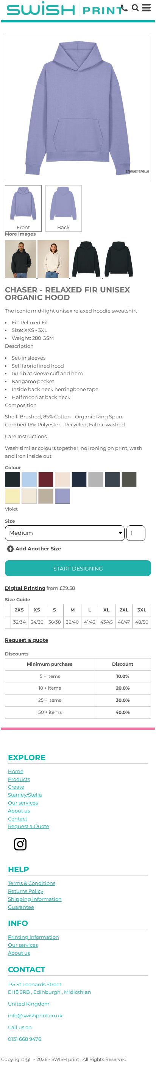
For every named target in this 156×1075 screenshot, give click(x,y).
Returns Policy (25, 891)
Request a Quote (28, 826)
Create (16, 787)
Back (63, 227)
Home (15, 771)
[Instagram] (21, 844)
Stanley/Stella (25, 795)
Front (23, 227)
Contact (17, 819)
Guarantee (21, 907)
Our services (23, 803)
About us (19, 811)
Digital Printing (25, 588)
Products (19, 779)
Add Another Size (38, 548)
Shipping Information (35, 899)
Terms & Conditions (31, 883)
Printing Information (33, 937)
